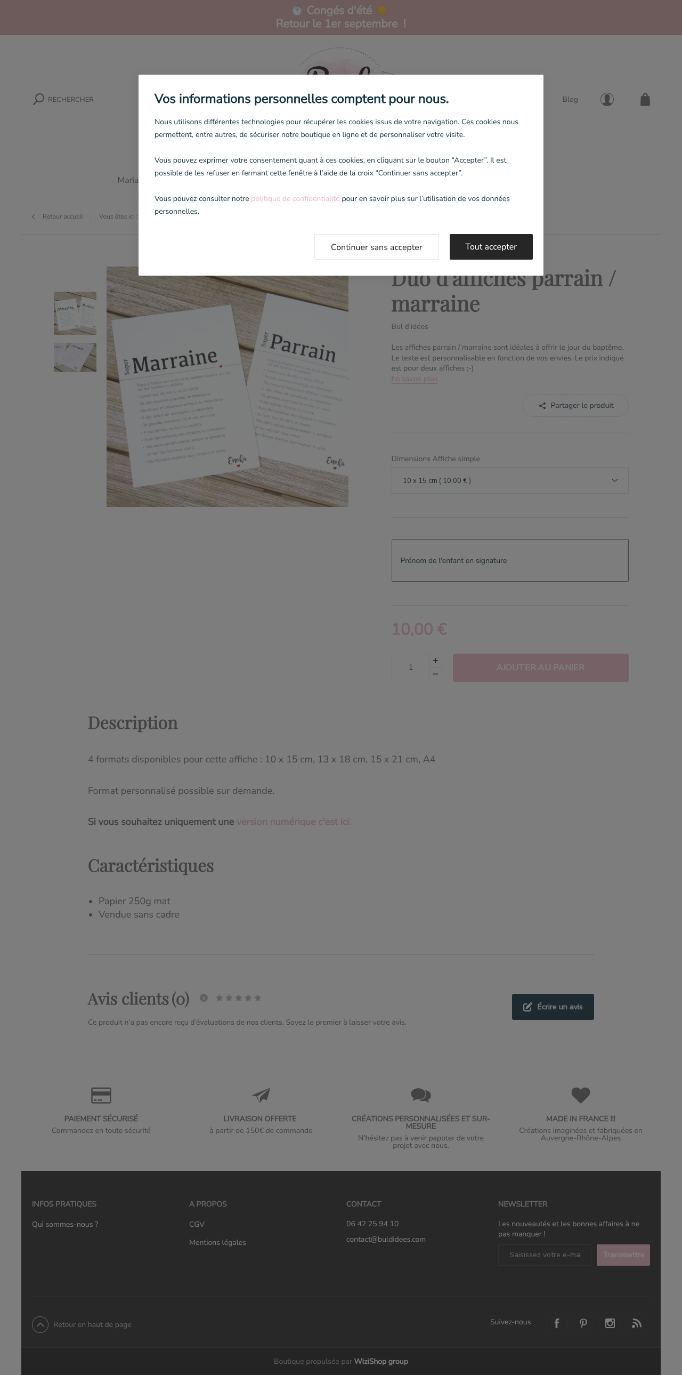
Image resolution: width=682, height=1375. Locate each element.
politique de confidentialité (295, 199)
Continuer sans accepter (377, 247)
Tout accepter (491, 247)
